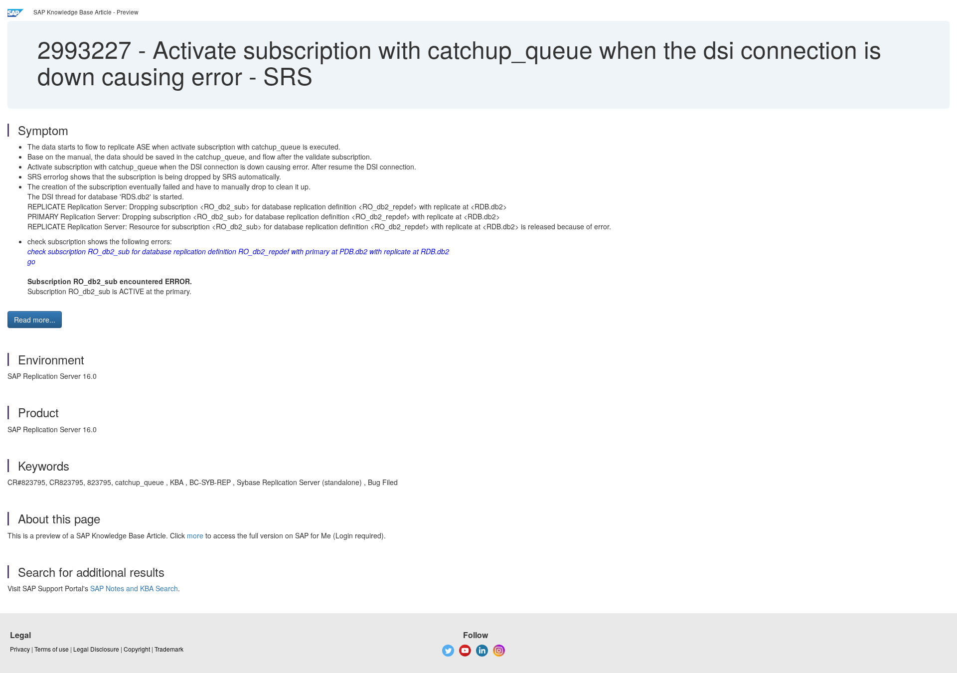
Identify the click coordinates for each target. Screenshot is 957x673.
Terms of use (51, 649)
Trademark (169, 649)
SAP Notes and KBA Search (134, 588)
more (195, 535)
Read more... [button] (34, 320)
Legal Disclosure (96, 649)
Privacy (20, 649)
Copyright (137, 649)
